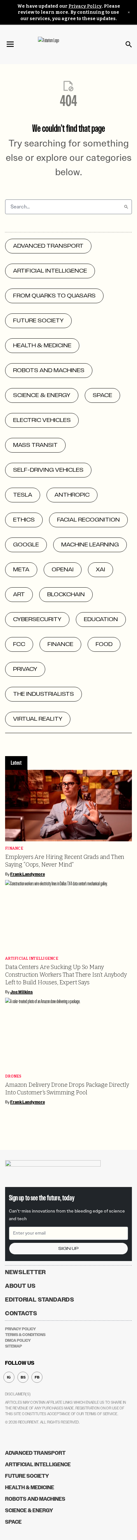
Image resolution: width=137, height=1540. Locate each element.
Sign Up (68, 1248)
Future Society (27, 1476)
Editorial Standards (39, 1299)
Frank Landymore (27, 874)
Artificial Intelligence (31, 959)
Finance (14, 848)
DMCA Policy (18, 1340)
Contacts (21, 1313)
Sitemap (13, 1346)
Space (13, 1522)
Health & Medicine (29, 1487)
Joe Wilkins (21, 992)
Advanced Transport (35, 1453)
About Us (20, 1285)
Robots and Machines (35, 1499)
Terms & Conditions (25, 1335)
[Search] (126, 207)
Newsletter (25, 1272)
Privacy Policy (85, 6)
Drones (13, 1076)
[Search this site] (129, 44)
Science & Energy (29, 1510)
